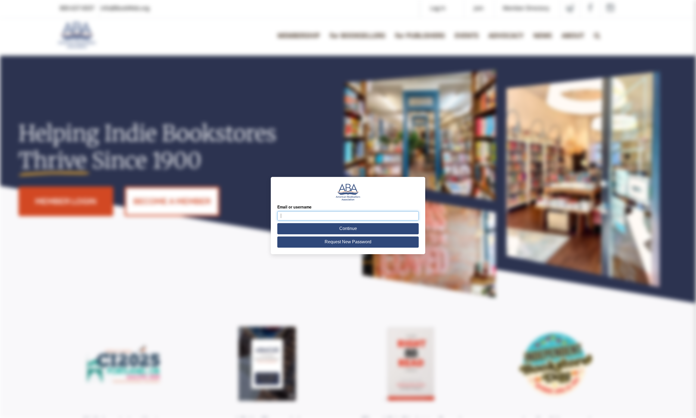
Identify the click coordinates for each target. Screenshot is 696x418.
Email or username (294, 207)
